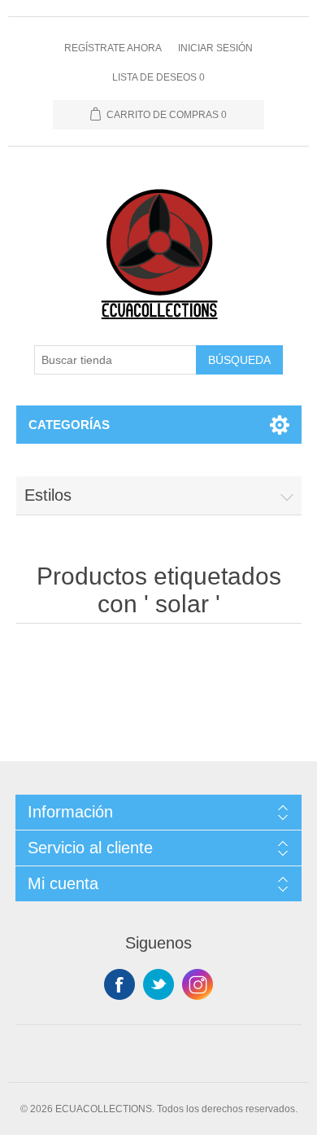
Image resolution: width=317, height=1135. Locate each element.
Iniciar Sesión (215, 48)
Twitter (158, 984)
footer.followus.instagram (197, 984)
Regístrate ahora (113, 48)
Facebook (119, 984)
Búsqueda (239, 359)
